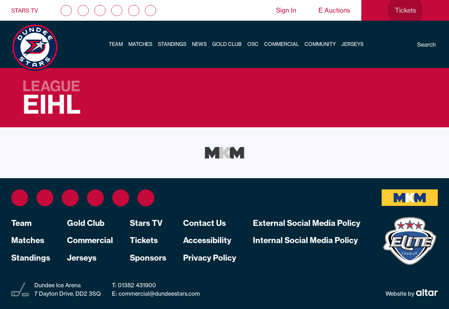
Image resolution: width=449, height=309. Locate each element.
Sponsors (148, 258)
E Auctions (334, 10)
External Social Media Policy (306, 223)
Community (320, 44)
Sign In (286, 10)
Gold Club (227, 44)
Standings (172, 44)
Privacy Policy (209, 258)
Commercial (281, 44)
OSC (253, 44)
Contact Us (204, 223)
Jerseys (352, 44)
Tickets (144, 240)
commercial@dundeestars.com (159, 293)
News (199, 44)
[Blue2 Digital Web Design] (426, 293)
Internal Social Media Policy (305, 240)
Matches (140, 44)
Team (116, 44)
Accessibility (207, 240)
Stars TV (24, 10)
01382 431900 (136, 285)
